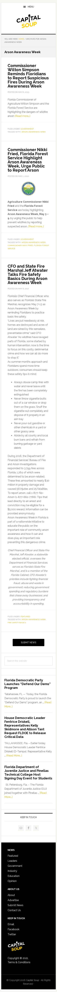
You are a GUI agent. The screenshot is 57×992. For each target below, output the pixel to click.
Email (11, 924)
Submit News (28, 642)
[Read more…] (22, 115)
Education (13, 876)
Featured (25, 616)
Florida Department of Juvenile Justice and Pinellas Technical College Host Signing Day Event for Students (28, 772)
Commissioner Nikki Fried (20, 245)
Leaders (12, 860)
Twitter (12, 934)
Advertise (13, 900)
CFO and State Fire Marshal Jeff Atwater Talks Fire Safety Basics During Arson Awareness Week (28, 274)
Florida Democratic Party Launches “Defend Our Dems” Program (27, 684)
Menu (31, 7)
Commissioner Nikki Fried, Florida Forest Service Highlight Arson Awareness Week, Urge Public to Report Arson (28, 160)
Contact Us (14, 910)
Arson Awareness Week (34, 132)
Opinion (12, 881)
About (11, 895)
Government (27, 129)
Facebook (13, 929)
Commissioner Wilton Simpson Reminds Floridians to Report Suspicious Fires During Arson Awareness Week (28, 75)
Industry (12, 870)
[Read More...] (14, 755)
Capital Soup (28, 21)
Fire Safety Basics (17, 623)
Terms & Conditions (19, 962)
